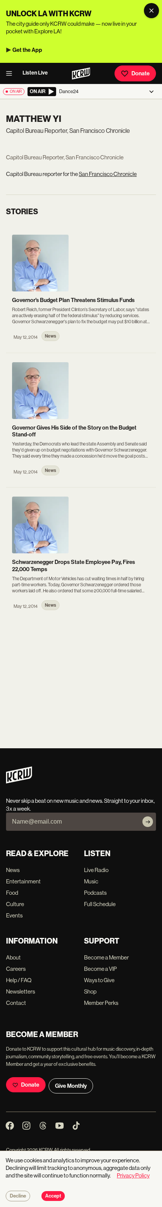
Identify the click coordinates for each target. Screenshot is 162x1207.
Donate (140, 73)
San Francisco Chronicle (108, 174)
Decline (18, 1196)
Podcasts (95, 892)
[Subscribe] (147, 821)
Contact (16, 1003)
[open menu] (11, 73)
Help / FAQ (19, 980)
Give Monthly (71, 1085)
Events (14, 915)
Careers (16, 969)
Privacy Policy (133, 1175)
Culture (15, 904)
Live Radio (96, 870)
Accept (53, 1196)
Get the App (27, 50)
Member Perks (101, 1003)
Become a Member (106, 957)
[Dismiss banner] (151, 10)
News (13, 870)
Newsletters (20, 991)
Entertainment (23, 881)
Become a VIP (100, 969)
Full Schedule (100, 904)
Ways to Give (99, 980)
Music (91, 881)
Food (12, 892)
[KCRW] (19, 781)
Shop (90, 991)
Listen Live (35, 73)
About (13, 957)
